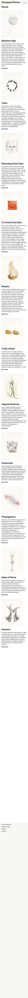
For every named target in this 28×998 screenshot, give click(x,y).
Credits (4, 829)
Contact (4, 831)
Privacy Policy (6, 827)
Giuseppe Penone (11, 2)
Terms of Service (6, 824)
